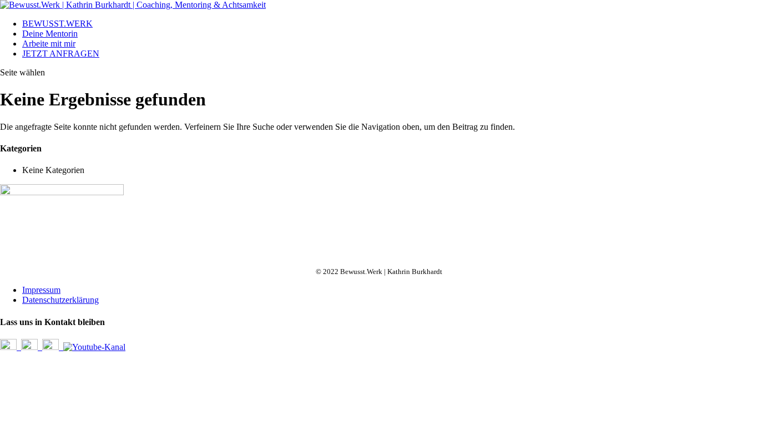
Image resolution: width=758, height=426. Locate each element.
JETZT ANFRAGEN (60, 53)
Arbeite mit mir (48, 43)
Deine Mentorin (50, 33)
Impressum (41, 290)
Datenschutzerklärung (60, 300)
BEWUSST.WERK (57, 23)
